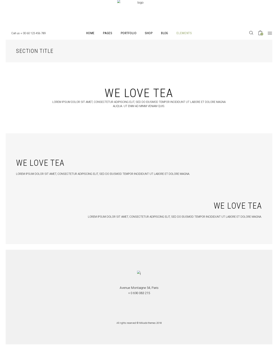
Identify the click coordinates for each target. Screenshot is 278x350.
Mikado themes (147, 322)
